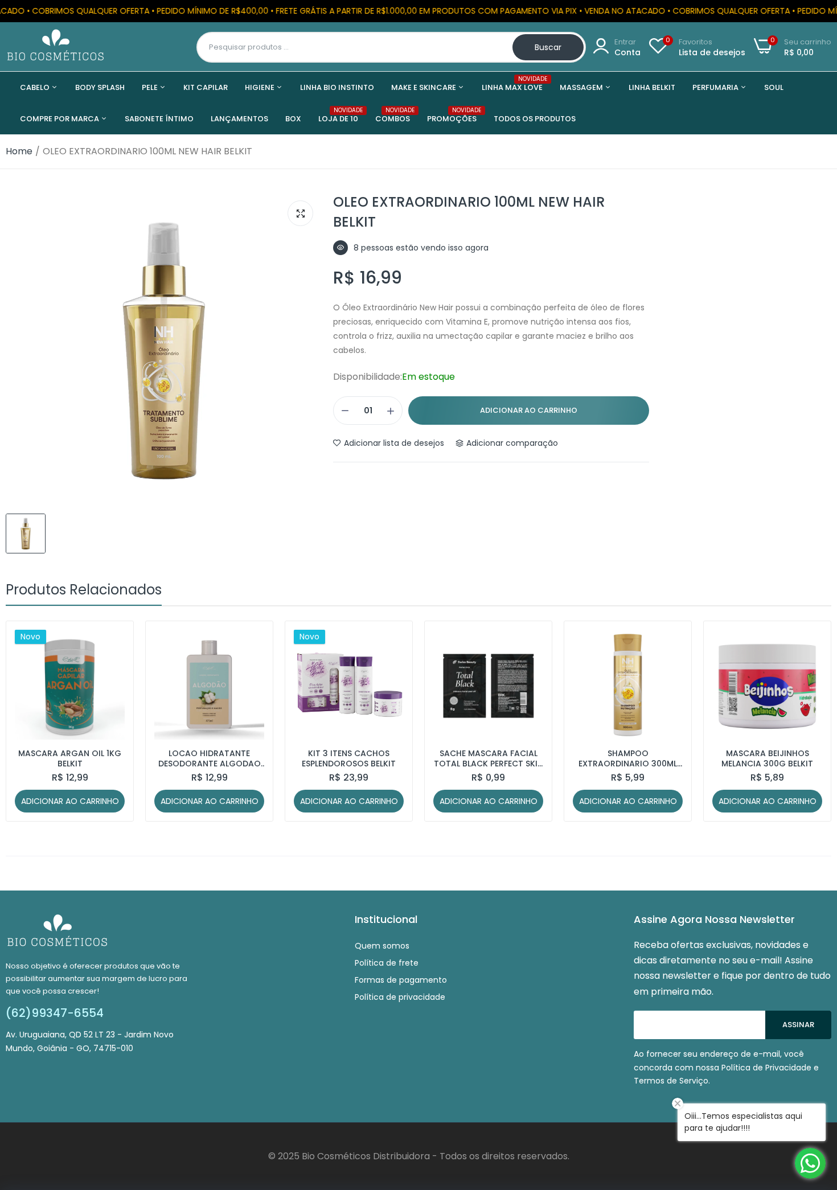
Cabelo (35, 87)
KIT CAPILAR (205, 87)
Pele (150, 87)
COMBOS (392, 115)
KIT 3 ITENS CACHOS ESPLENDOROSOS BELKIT (349, 758)
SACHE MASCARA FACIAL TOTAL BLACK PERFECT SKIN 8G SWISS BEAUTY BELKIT (488, 758)
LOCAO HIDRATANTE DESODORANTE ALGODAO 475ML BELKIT (209, 758)
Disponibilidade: (367, 377)
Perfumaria (716, 87)
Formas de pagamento (401, 980)
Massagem (582, 87)
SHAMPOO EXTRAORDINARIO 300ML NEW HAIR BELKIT (627, 758)
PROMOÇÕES (452, 115)
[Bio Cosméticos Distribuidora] (55, 47)
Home (19, 151)
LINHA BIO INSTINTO (337, 87)
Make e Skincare (424, 87)
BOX (293, 118)
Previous (34, 721)
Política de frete (387, 963)
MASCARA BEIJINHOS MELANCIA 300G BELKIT (767, 758)
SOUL (773, 87)
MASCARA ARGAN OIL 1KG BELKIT (69, 758)
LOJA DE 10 (338, 115)
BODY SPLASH (100, 87)
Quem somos (382, 945)
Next (803, 721)
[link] (115, 640)
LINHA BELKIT (652, 87)
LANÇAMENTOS (239, 118)
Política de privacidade (400, 997)
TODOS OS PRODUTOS (535, 118)
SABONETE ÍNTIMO (159, 118)
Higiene (260, 87)
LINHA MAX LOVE (512, 84)
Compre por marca (60, 118)
